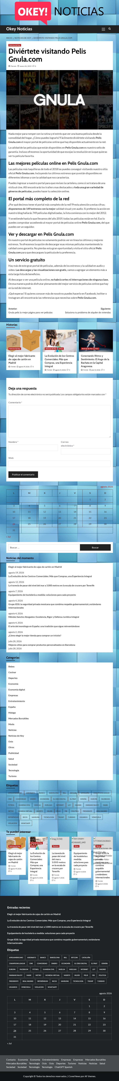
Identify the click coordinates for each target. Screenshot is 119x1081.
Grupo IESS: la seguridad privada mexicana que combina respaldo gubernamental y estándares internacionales (54, 606)
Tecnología (13, 770)
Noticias (12, 730)
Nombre (13, 441)
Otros (61, 349)
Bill (64, 793)
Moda (11, 724)
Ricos (25, 817)
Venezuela (96, 817)
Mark (105, 805)
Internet (60, 805)
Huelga (37, 805)
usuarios (84, 817)
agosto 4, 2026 (81, 872)
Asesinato (30, 793)
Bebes (11, 666)
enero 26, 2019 (25, 66)
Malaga (12, 712)
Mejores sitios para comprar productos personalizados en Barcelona (41, 645)
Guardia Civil (24, 805)
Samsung (35, 817)
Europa (94, 799)
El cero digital (59, 799)
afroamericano (15, 793)
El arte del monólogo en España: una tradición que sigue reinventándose (44, 626)
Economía (13, 683)
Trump (61, 817)
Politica (75, 811)
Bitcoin (73, 793)
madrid (78, 805)
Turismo (12, 776)
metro (11, 811)
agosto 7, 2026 (59, 878)
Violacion (12, 823)
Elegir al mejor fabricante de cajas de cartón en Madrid (21, 359)
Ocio (96, 349)
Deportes (13, 678)
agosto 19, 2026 (24, 367)
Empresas (13, 695)
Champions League (101, 793)
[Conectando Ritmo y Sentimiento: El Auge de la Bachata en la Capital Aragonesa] (96, 341)
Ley (69, 805)
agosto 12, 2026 (60, 370)
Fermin (13, 66)
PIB (66, 811)
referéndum (13, 817)
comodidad (21, 799)
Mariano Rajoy (92, 805)
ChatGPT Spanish (63, 1067)
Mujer (49, 811)
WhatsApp (25, 823)
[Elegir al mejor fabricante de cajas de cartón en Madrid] (23, 341)
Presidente (87, 811)
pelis (58, 811)
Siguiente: (88, 310)
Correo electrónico (67, 443)
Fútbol (11, 805)
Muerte (39, 811)
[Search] (109, 28)
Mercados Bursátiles (18, 718)
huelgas (48, 805)
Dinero (33, 799)
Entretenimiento (16, 701)
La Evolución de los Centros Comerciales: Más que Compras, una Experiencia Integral (50, 576)
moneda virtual (25, 811)
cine (10, 799)
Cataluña (85, 793)
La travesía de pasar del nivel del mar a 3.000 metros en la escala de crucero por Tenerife (51, 585)
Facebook (105, 799)
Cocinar (12, 672)
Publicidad (13, 753)
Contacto (11, 1059)
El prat (73, 799)
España (12, 707)
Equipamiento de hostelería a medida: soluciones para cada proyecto (42, 595)
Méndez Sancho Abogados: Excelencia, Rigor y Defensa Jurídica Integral (43, 617)
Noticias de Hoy (14, 45)
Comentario (15, 402)
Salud (11, 758)
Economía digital (16, 689)
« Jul (8, 536)
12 (44, 511)
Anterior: (30, 310)
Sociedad (12, 764)
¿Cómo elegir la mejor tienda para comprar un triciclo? (34, 635)
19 (44, 517)
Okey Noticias (19, 28)
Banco (42, 793)
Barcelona (54, 793)
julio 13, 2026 (95, 370)
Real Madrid (101, 811)
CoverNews (74, 1076)
